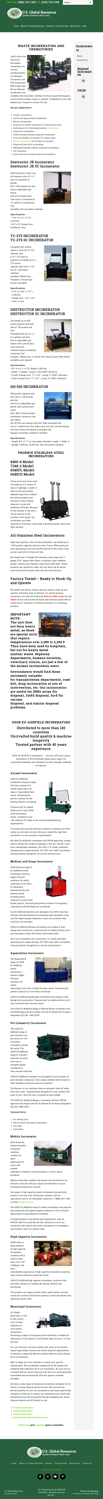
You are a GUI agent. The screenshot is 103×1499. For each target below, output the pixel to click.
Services (48, 1463)
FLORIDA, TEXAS (10, 1494)
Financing (50, 26)
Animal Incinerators (23, 1411)
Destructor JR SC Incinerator (35, 166)
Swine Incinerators (22, 1414)
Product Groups (62, 26)
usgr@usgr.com (26, 1202)
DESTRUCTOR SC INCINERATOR (37, 314)
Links (84, 26)
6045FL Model (22, 470)
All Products (75, 26)
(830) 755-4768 (50, 2)
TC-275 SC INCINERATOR (32, 240)
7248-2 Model (22, 466)
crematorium (53, 128)
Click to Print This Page (51, 1470)
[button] (83, 81)
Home (16, 26)
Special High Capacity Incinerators (30, 1417)
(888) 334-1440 (27, 2)
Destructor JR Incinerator (32, 162)
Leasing (39, 1425)
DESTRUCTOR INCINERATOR (35, 309)
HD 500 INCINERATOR (29, 386)
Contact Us (86, 1463)
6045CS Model (22, 474)
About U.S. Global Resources (32, 26)
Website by (89, 1491)
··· (88, 26)
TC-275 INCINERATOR (29, 236)
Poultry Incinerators (23, 1407)
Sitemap (50, 1495)
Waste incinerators (22, 141)
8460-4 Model (21, 462)
